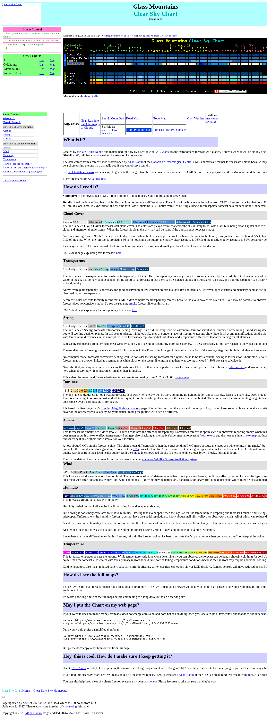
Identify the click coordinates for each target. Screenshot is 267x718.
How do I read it (12, 122)
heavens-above (109, 129)
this (129, 35)
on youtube (182, 377)
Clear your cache (168, 35)
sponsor (152, 681)
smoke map (250, 435)
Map (52, 60)
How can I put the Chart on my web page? (25, 167)
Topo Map (159, 118)
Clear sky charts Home (14, 180)
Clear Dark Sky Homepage (50, 690)
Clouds (7, 130)
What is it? (9, 118)
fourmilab (107, 133)
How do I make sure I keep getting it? (22, 171)
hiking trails (90, 96)
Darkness (8, 138)
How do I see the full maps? (17, 163)
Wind (6, 151)
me (250, 674)
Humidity (8, 155)
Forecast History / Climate (169, 129)
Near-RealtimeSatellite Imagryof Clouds (90, 124)
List (41, 60)
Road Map (132, 118)
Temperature (9, 159)
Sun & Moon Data (113, 118)
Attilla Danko (33, 713)
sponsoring (70, 706)
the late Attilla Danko (90, 151)
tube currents (237, 367)
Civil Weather (195, 118)
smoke (133, 303)
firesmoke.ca (207, 435)
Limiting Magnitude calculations (121, 408)
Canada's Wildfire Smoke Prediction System (169, 459)
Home (16, 690)
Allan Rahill (135, 162)
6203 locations (97, 178)
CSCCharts (162, 151)
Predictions (212, 118)
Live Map (211, 121)
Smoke (7, 147)
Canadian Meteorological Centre (171, 162)
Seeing (7, 134)
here (118, 253)
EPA (136, 449)
